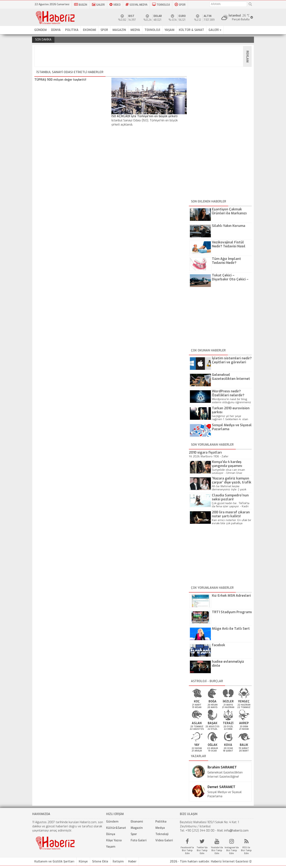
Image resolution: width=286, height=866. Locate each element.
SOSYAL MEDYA (138, 4)
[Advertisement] (144, 56)
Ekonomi (137, 822)
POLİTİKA (72, 30)
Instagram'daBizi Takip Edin (232, 850)
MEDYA (135, 30)
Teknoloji (162, 834)
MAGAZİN (119, 30)
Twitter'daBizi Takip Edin (202, 850)
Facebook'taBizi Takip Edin (187, 850)
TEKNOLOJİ (163, 4)
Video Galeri (164, 840)
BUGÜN (83, 4)
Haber (132, 861)
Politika (160, 822)
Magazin (137, 828)
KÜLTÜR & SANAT (191, 30)
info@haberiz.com (236, 831)
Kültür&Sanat (116, 828)
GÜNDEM (40, 30)
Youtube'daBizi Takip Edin (217, 850)
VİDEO (117, 4)
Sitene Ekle (100, 861)
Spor (134, 834)
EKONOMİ (89, 30)
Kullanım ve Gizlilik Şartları (54, 861)
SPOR (182, 4)
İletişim (118, 861)
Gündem (112, 822)
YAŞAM (169, 30)
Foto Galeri (139, 840)
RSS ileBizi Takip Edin (246, 850)
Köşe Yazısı (114, 840)
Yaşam (110, 847)
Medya (160, 828)
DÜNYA (56, 30)
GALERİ (100, 4)
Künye (83, 861)
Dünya (110, 834)
